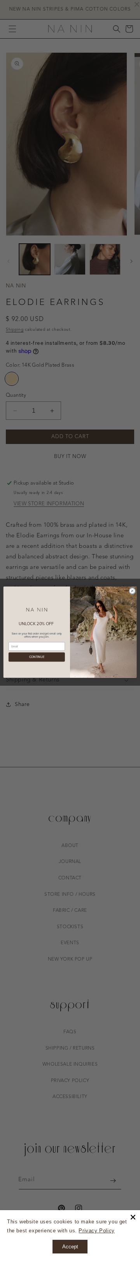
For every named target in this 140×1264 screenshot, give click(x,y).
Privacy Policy (96, 1231)
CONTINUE (36, 657)
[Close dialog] (132, 591)
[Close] (133, 1217)
